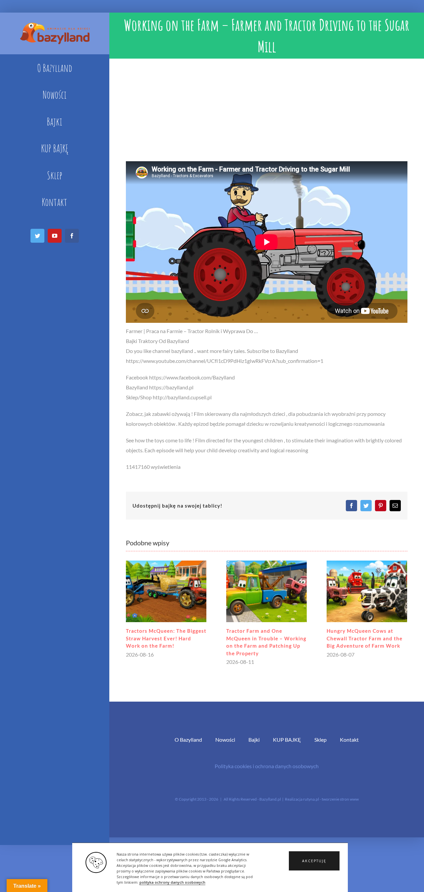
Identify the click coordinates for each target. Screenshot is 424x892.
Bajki (254, 739)
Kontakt (349, 739)
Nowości (225, 739)
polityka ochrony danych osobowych (172, 882)
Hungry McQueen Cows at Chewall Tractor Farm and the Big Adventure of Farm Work (364, 638)
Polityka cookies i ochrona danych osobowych (267, 766)
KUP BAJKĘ (287, 739)
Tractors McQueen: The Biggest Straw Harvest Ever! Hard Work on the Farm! (166, 638)
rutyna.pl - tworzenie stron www (331, 799)
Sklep (320, 739)
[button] (314, 860)
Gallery (166, 591)
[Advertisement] (266, 108)
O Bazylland (188, 739)
